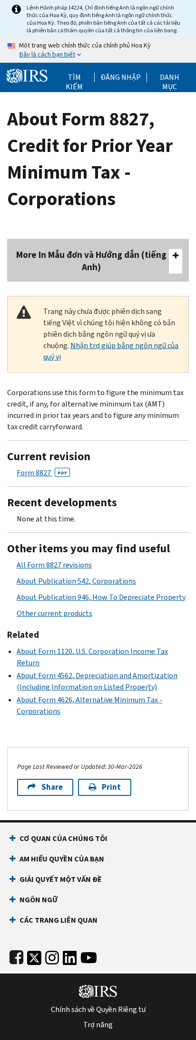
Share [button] (52, 787)
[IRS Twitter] (34, 955)
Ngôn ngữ (39, 900)
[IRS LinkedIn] (70, 955)
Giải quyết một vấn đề (61, 879)
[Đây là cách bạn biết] (98, 50)
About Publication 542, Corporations (76, 581)
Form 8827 (42, 473)
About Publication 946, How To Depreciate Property (101, 597)
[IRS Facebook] (16, 955)
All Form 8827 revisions (54, 565)
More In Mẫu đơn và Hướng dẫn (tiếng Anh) (91, 261)
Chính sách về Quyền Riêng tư (98, 1009)
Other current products (54, 613)
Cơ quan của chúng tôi (64, 838)
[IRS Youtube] (88, 955)
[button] (120, 77)
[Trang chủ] (27, 75)
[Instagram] (52, 955)
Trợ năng (98, 1025)
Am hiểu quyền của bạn (62, 859)
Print (111, 787)
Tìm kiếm (74, 77)
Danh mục (169, 77)
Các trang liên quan (59, 920)
